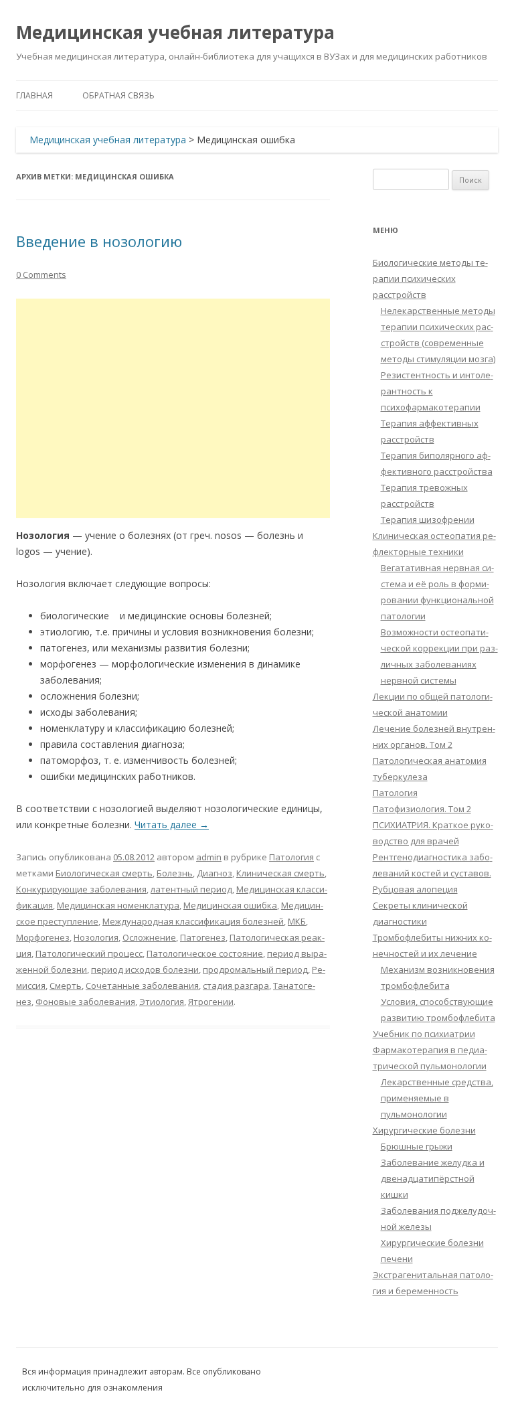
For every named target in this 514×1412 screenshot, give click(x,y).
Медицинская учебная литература (175, 32)
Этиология (161, 1002)
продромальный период (255, 969)
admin (209, 857)
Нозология (96, 937)
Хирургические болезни (424, 1130)
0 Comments (41, 274)
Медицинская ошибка (230, 905)
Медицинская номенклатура (118, 905)
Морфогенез (43, 937)
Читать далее (172, 824)
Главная (34, 95)
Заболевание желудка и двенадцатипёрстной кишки (433, 1178)
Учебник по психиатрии (424, 1034)
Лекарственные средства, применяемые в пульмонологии (437, 1098)
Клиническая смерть (280, 873)
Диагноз (214, 873)
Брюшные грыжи (416, 1146)
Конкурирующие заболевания (81, 889)
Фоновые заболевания (85, 1002)
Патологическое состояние (205, 953)
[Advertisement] (173, 408)
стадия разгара (236, 985)
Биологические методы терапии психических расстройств (430, 278)
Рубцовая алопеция (415, 889)
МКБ (297, 921)
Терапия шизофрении (428, 520)
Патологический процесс (89, 953)
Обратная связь (118, 95)
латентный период (191, 889)
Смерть (66, 985)
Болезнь (175, 873)
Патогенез (203, 937)
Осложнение (149, 937)
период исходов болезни (145, 969)
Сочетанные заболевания (142, 985)
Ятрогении (211, 1002)
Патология (291, 857)
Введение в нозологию (99, 241)
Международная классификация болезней (193, 921)
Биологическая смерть (104, 873)
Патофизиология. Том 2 (422, 809)
